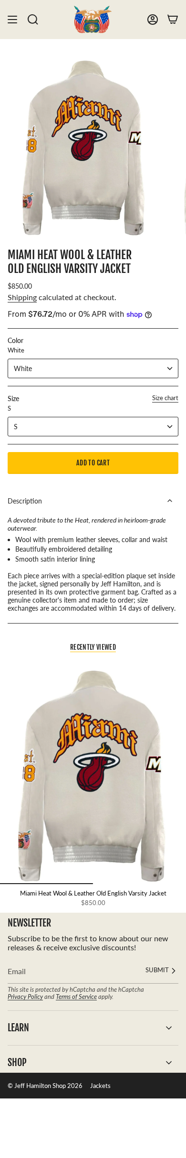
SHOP (17, 1062)
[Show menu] (12, 19)
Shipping (22, 297)
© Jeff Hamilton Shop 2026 (45, 1085)
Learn (18, 1028)
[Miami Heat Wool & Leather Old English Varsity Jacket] (93, 772)
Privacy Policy (25, 996)
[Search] (33, 19)
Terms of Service (76, 996)
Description (25, 501)
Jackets (100, 1085)
